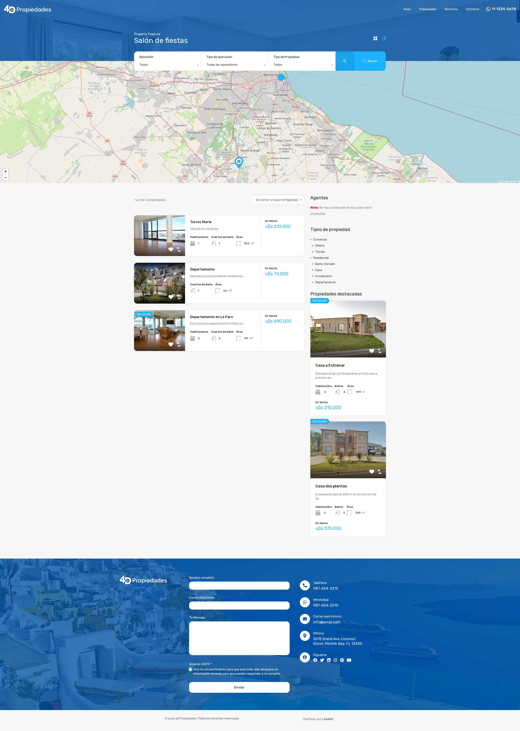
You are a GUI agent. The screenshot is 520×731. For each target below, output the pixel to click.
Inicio (407, 9)
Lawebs (327, 719)
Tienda (320, 252)
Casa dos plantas (331, 486)
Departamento (202, 269)
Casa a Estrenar (330, 365)
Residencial (321, 258)
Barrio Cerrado (325, 264)
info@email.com (326, 622)
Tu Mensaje (197, 617)
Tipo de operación (219, 57)
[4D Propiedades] (27, 11)
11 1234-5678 (504, 9)
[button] (239, 163)
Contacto (472, 9)
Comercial (320, 239)
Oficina (319, 245)
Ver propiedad (160, 248)
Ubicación (146, 57)
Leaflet (503, 182)
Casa (318, 270)
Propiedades (427, 9)
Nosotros (451, 9)
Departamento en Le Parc (211, 317)
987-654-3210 (325, 588)
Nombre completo (201, 578)
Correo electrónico (202, 597)
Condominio (323, 276)
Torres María (200, 222)
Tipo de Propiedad (286, 57)
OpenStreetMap (513, 182)
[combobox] (167, 66)
